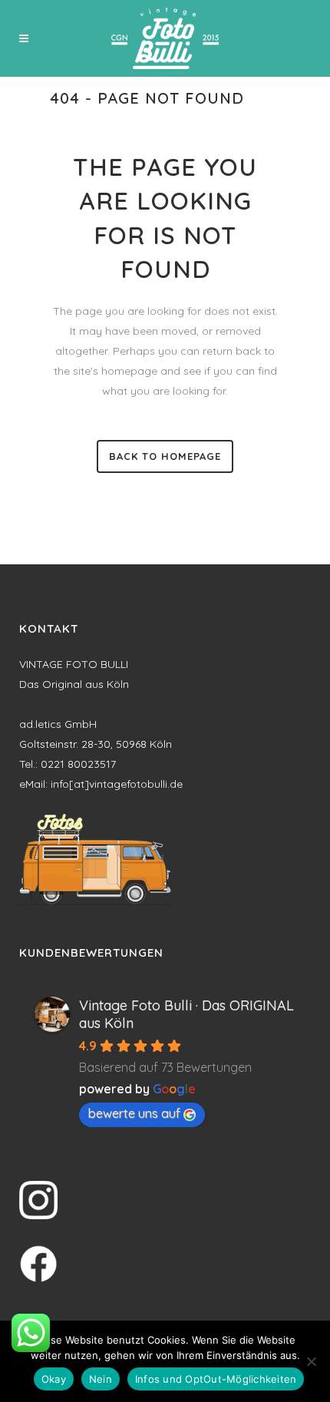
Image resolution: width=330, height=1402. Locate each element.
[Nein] (310, 1361)
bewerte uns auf (134, 1113)
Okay (53, 1379)
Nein (100, 1379)
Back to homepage (165, 456)
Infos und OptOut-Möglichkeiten (216, 1379)
